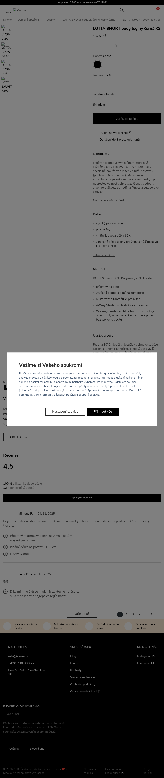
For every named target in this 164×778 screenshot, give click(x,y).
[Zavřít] (152, 357)
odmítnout (25, 395)
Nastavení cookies (74, 390)
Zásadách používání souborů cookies (76, 395)
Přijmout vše (105, 382)
